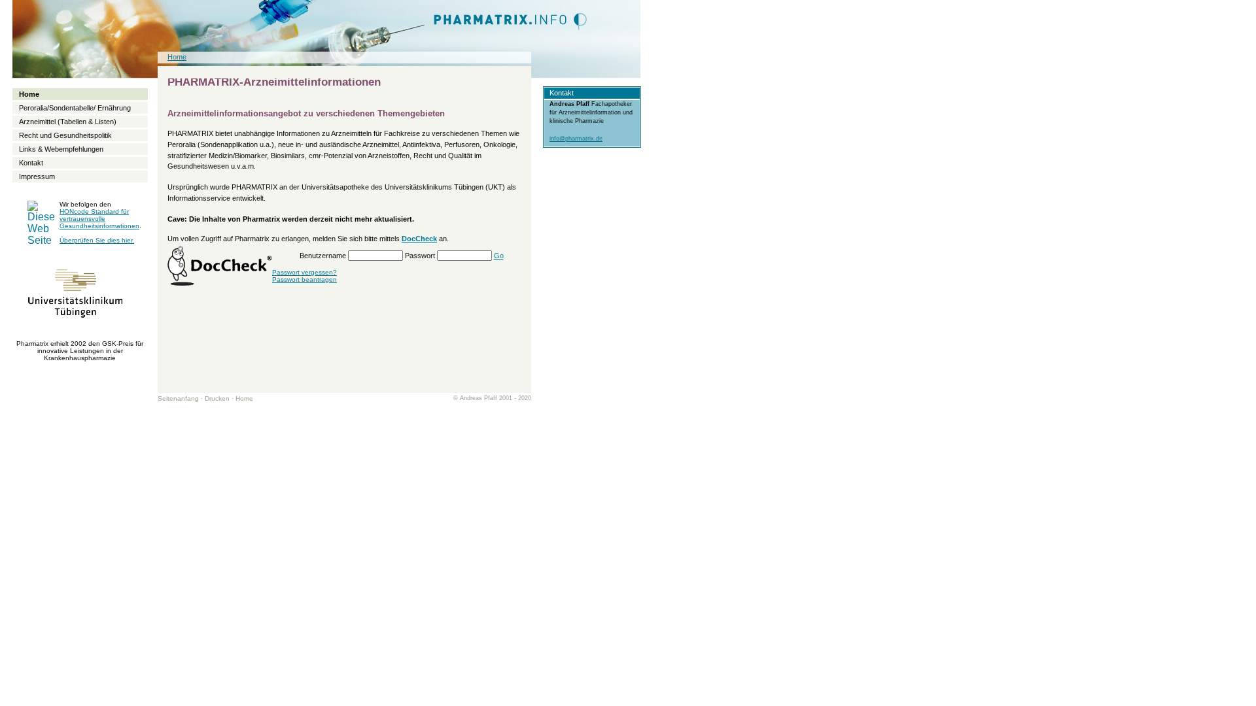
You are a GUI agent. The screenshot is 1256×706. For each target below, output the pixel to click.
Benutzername (323, 256)
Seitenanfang (178, 398)
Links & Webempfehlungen (61, 149)
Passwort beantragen (304, 279)
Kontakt (31, 163)
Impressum (37, 176)
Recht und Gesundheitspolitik (65, 135)
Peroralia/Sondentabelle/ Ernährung (75, 108)
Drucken (217, 398)
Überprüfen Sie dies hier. (97, 240)
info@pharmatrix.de (576, 138)
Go (499, 256)
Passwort (420, 256)
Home (244, 398)
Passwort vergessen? (304, 272)
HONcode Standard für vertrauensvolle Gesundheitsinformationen (99, 218)
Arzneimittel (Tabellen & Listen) (67, 122)
